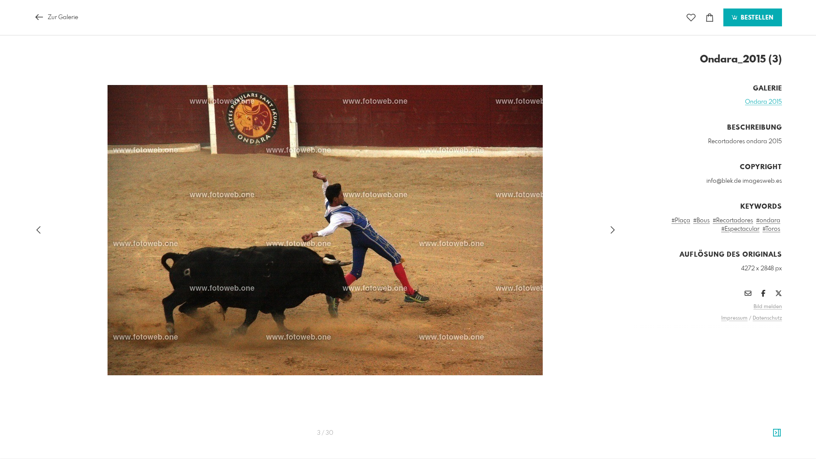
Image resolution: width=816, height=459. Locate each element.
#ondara (768, 221)
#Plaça (681, 221)
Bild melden (768, 306)
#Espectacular (740, 229)
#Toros (771, 229)
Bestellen (756, 18)
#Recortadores (733, 221)
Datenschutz (767, 318)
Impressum (734, 318)
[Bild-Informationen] (777, 433)
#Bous (701, 221)
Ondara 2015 (763, 102)
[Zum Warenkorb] (710, 17)
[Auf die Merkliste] (691, 17)
